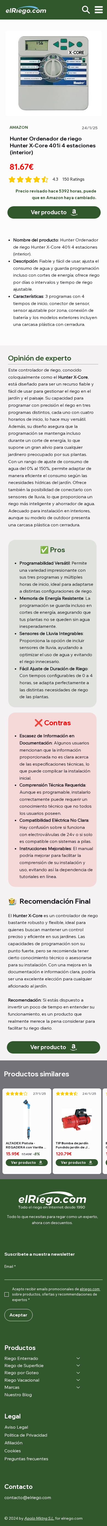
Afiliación (13, 1442)
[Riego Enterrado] (78, 1358)
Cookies (12, 1450)
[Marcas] (78, 1387)
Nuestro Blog (18, 1394)
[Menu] (99, 10)
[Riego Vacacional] (78, 1380)
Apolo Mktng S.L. (39, 1518)
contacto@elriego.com (27, 1497)
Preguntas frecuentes (26, 1458)
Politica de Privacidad (25, 1435)
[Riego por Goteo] (78, 1372)
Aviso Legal (16, 1427)
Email (10, 1266)
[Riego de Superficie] (78, 1365)
